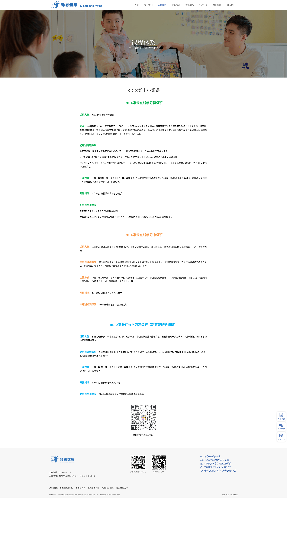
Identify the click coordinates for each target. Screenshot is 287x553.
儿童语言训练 (108, 488)
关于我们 (148, 5)
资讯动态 (189, 5)
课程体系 (162, 5)
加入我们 (231, 5)
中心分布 (203, 5)
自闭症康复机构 (66, 488)
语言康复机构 (122, 488)
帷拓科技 (234, 495)
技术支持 (225, 495)
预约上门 (281, 440)
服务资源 (176, 5)
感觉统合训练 (93, 488)
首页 (137, 5)
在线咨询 (281, 419)
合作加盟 (217, 5)
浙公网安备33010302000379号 (108, 495)
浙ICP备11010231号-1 (88, 495)
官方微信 (281, 429)
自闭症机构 (80, 488)
